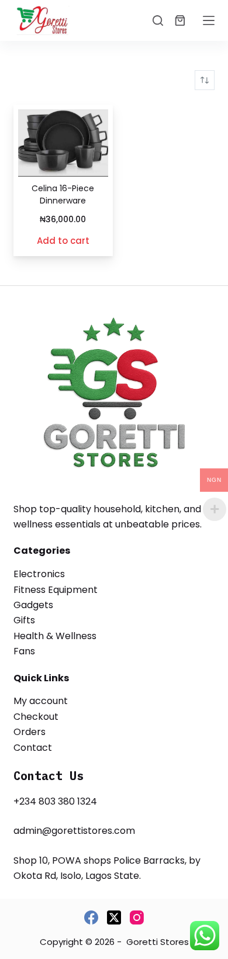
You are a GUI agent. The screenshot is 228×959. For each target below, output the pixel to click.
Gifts (24, 620)
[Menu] (209, 20)
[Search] (158, 20)
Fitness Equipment (55, 589)
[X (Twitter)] (114, 917)
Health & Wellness (54, 636)
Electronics (39, 574)
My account (40, 701)
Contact (32, 747)
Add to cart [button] (63, 240)
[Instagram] (137, 917)
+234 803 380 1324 (55, 801)
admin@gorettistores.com (74, 830)
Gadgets (33, 605)
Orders (29, 732)
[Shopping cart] (180, 20)
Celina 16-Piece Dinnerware (63, 194)
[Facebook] (91, 917)
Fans (24, 651)
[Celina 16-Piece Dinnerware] (63, 143)
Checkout (35, 716)
